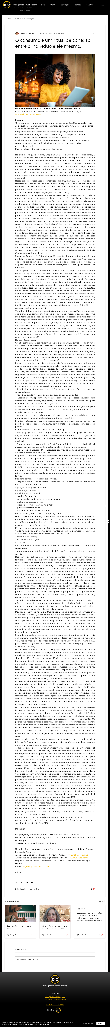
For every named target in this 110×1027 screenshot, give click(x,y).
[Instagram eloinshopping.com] (107, 506)
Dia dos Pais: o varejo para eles (20, 927)
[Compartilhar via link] (32, 882)
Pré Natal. (81, 909)
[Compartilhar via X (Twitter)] (22, 882)
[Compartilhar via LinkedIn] (27, 882)
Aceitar (100, 1023)
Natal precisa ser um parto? (25, 19)
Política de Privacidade (41, 1024)
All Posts (8, 19)
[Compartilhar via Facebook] (16, 882)
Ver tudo (102, 901)
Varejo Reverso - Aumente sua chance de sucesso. (54, 927)
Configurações (88, 1023)
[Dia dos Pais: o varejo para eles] (20, 913)
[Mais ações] (93, 33)
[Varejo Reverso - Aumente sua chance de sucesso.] (55, 913)
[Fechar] (107, 1023)
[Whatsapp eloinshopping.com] (107, 521)
